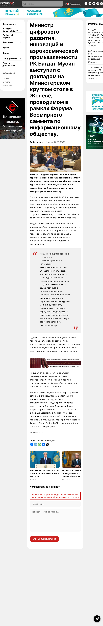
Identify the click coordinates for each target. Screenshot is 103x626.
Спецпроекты (10, 58)
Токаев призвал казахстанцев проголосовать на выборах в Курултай (45, 473)
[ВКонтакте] (31, 444)
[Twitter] (47, 444)
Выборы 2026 (9, 73)
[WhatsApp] (39, 444)
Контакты (7, 82)
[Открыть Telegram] (97, 618)
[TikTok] (101, 4)
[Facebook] (86, 4)
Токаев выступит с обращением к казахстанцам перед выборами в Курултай (76, 473)
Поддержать (75, 4)
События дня (36, 142)
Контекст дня (9, 24)
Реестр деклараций (9, 64)
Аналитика (8, 42)
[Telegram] (93, 4)
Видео (6, 53)
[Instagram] (89, 4)
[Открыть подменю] (20, 42)
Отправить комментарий (44, 539)
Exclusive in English (8, 36)
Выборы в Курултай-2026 (10, 29)
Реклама (6, 78)
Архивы (6, 47)
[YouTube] (97, 4)
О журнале (7, 86)
